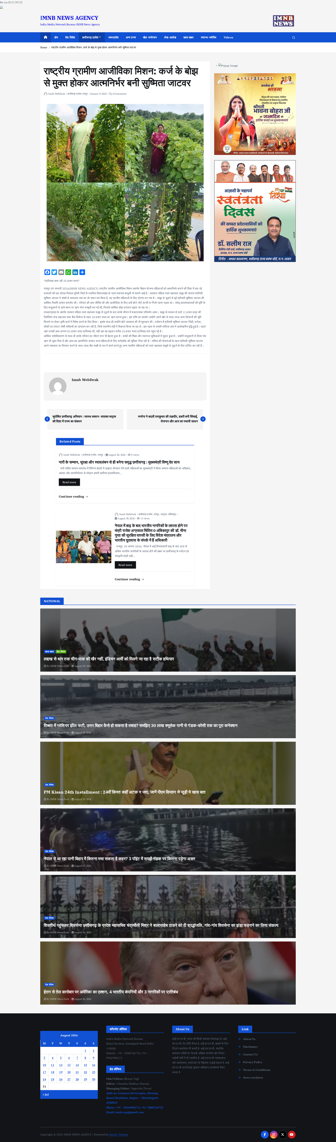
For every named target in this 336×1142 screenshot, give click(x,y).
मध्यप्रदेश (113, 37)
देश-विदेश (70, 37)
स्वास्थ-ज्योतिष (208, 37)
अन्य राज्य (131, 37)
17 (44, 1072)
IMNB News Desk (59, 666)
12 (60, 1065)
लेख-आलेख (170, 37)
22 (85, 1072)
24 (44, 1079)
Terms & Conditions (256, 1070)
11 (52, 1065)
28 (77, 1079)
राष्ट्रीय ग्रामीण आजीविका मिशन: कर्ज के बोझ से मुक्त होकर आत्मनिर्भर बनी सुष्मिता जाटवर (93, 47)
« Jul (46, 1094)
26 (60, 1079)
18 (52, 1072)
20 (69, 1072)
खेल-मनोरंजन (150, 37)
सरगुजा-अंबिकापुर (168, 514)
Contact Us (250, 1054)
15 (85, 1065)
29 (85, 1079)
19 (60, 1072)
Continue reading (72, 496)
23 (93, 1072)
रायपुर (85, 93)
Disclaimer (250, 1047)
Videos (228, 37)
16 (93, 1065)
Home (43, 47)
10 (44, 1065)
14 (77, 1065)
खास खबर (188, 37)
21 (77, 1072)
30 (93, 1079)
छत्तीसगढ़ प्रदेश (90, 37)
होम (56, 37)
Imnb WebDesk (56, 93)
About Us (249, 1039)
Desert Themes (118, 1134)
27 (69, 1079)
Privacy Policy (252, 1062)
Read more (69, 482)
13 (69, 1065)
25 (52, 1079)
